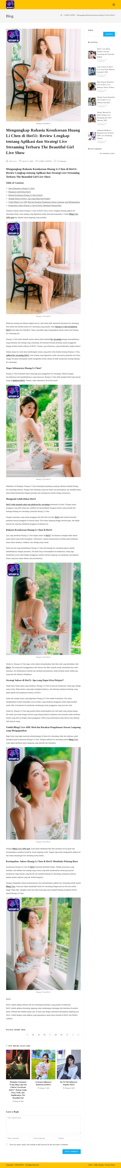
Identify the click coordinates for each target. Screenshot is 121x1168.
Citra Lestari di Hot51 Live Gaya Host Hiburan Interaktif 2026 (106, 69)
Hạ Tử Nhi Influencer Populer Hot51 (69, 1083)
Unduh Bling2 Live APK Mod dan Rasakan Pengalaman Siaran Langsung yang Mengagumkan (44, 202)
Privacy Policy (110, 1165)
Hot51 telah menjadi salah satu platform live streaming (28, 504)
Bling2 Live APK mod (21, 849)
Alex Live (13, 161)
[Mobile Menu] (114, 5)
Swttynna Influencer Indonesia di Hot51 (43, 1083)
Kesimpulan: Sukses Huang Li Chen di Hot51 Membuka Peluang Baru (34, 205)
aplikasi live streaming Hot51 (17, 355)
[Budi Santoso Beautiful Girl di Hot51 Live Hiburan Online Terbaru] (92, 86)
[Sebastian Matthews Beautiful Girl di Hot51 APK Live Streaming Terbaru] (92, 136)
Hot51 (57, 517)
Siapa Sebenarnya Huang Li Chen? (21, 188)
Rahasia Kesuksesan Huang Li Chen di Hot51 (25, 195)
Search (90, 30)
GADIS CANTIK (45, 161)
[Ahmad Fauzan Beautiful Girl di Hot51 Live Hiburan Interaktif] (92, 102)
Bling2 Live (73, 739)
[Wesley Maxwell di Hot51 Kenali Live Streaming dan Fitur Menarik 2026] (92, 118)
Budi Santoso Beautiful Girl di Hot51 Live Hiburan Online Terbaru (105, 84)
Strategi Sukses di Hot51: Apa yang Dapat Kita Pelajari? (29, 199)
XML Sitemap (99, 1165)
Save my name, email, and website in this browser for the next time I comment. (39, 1145)
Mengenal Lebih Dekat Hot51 (19, 192)
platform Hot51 (19, 380)
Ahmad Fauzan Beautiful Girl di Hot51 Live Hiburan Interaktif (106, 99)
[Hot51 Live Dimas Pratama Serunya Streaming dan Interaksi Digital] (92, 55)
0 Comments (61, 161)
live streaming (56, 339)
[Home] (61, 15)
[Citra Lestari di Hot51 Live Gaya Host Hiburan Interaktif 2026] (92, 71)
